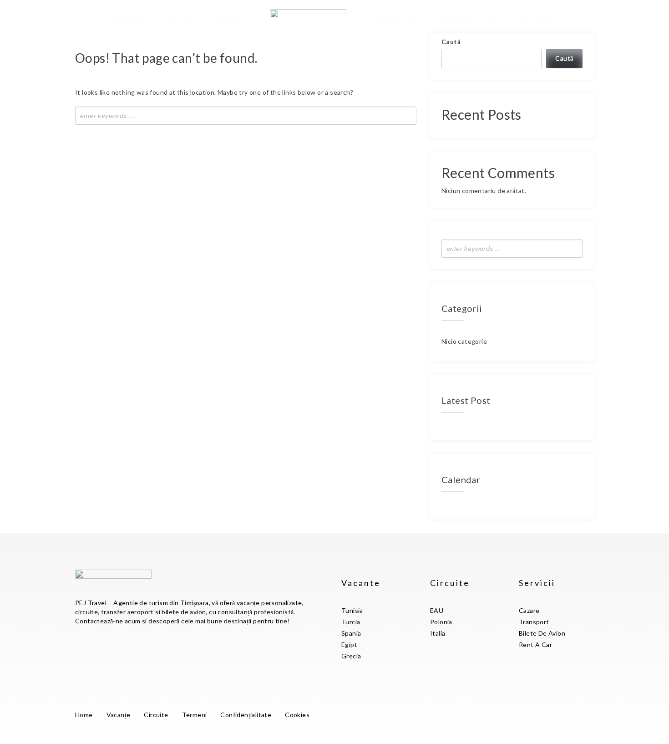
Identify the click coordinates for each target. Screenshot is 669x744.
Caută (451, 42)
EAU (436, 610)
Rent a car (398, 21)
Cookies (297, 715)
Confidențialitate (245, 715)
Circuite (179, 21)
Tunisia (352, 610)
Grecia (351, 656)
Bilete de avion (525, 21)
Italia (437, 633)
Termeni (194, 715)
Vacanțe (129, 21)
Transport (457, 21)
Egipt (349, 644)
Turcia (350, 622)
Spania (351, 633)
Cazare (225, 21)
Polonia (441, 622)
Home (84, 715)
